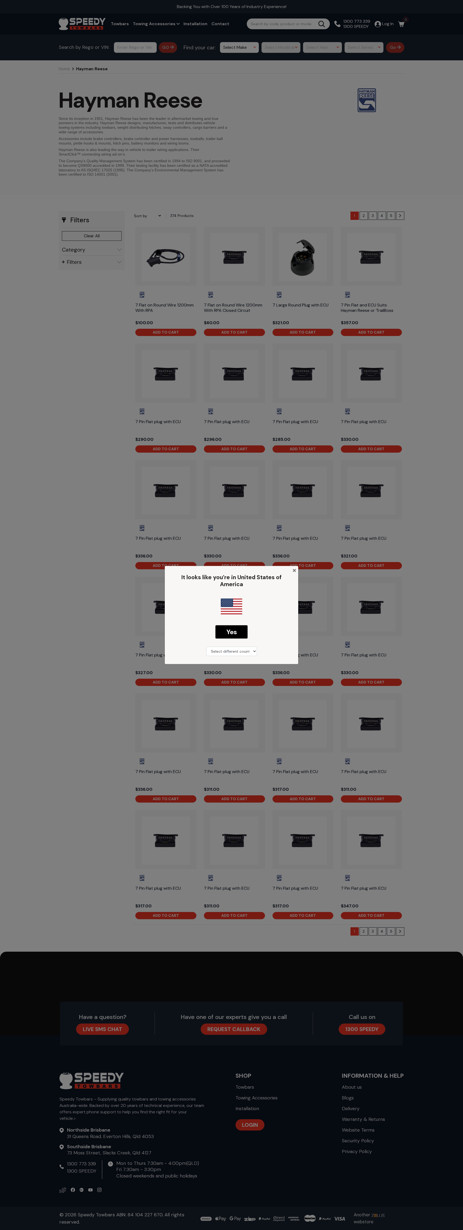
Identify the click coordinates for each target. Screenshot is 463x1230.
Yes (231, 631)
